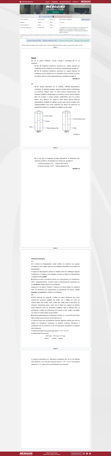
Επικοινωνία (86, 19)
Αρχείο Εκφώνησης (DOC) (51, 40)
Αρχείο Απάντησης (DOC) (83, 40)
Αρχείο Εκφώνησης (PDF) (35, 40)
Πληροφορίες (55, 12)
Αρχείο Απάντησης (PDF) (67, 40)
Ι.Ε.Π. (54, 19)
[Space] (26, 454)
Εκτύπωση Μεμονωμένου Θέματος (63, 16)
